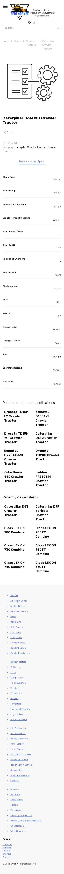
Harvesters (15, 703)
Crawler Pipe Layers (20, 653)
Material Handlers (18, 719)
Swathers (15, 794)
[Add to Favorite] (5, 132)
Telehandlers (16, 799)
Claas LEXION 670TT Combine (45, 567)
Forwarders (16, 693)
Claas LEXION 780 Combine (14, 530)
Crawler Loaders (18, 648)
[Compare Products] (34, 22)
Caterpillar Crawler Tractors (48, 45)
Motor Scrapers (17, 749)
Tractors (14, 805)
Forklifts (14, 688)
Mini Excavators (18, 733)
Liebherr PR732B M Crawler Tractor (43, 478)
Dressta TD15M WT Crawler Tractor (16, 438)
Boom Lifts (15, 622)
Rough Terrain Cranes (21, 765)
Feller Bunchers (18, 683)
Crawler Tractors (31, 43)
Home (6, 41)
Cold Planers (16, 627)
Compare (7, 844)
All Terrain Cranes (18, 601)
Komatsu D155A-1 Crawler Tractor (42, 418)
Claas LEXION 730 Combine (14, 548)
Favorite (7, 850)
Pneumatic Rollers (19, 759)
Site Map (7, 854)
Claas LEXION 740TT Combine (45, 550)
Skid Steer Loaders (19, 775)
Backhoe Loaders (19, 611)
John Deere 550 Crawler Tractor (14, 476)
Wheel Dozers (17, 826)
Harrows (14, 698)
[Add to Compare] (12, 132)
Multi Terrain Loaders (20, 754)
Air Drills (14, 595)
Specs (18, 41)
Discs (13, 672)
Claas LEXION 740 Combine (14, 565)
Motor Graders (17, 744)
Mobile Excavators (19, 738)
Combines (15, 632)
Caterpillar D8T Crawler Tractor (16, 511)
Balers (13, 616)
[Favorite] (29, 22)
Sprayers (14, 789)
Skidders (14, 780)
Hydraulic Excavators (20, 709)
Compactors (16, 637)
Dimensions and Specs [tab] (32, 161)
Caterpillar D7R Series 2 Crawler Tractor (47, 513)
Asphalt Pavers (17, 606)
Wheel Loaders (17, 831)
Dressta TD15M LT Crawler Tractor (16, 416)
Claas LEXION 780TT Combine (45, 532)
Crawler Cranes (17, 642)
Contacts (7, 847)
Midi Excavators (18, 728)
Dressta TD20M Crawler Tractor (47, 455)
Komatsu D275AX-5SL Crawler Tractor (14, 457)
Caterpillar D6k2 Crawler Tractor (46, 438)
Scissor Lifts (16, 770)
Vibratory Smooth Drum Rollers (25, 820)
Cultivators (15, 667)
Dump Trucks (16, 677)
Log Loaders (16, 714)
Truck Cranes (16, 810)
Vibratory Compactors (21, 815)
